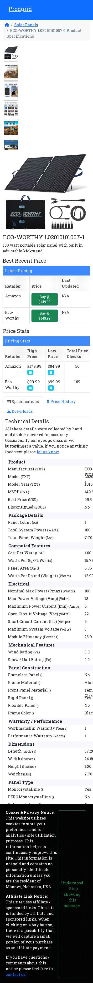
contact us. (16, 974)
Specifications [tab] (25, 401)
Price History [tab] (62, 401)
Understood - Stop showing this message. (72, 894)
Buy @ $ (45, 299)
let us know (48, 451)
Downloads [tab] (22, 411)
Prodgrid (20, 8)
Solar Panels (26, 24)
